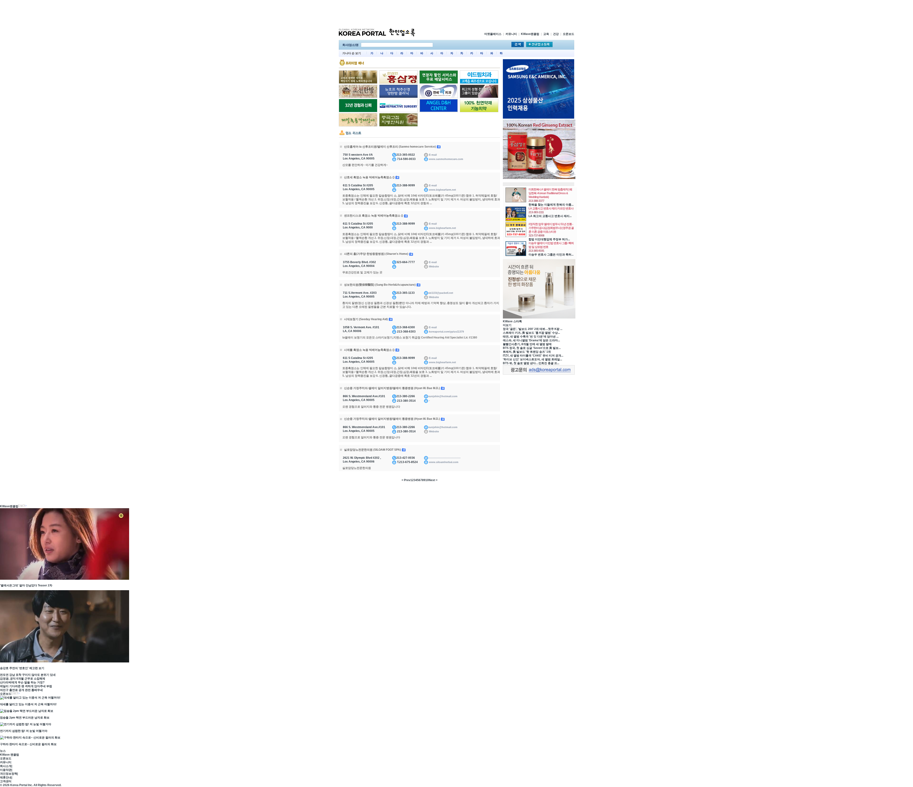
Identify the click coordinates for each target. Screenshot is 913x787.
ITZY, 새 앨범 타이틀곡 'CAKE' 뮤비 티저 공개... (533, 355)
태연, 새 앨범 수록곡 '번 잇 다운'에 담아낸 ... (530, 336)
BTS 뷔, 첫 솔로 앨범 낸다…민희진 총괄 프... (531, 363)
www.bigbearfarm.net (442, 189)
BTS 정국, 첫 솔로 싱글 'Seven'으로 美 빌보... (532, 348)
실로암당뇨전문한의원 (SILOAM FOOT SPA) (373, 449)
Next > (433, 480)
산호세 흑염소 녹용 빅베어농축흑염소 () (369, 177)
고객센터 (5, 781)
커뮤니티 (511, 34)
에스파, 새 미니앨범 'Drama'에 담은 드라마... (531, 340)
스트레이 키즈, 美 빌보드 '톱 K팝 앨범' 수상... (531, 332)
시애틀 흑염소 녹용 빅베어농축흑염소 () (369, 350)
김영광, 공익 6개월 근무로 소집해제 (22, 678)
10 (427, 480)
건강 (556, 34)
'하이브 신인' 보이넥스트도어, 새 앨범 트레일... (532, 359)
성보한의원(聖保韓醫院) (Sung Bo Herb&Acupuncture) (380, 284)
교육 (546, 34)
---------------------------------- (444, 457)
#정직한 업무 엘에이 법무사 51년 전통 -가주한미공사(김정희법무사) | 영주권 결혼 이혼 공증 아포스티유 (551, 227)
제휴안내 (5, 777)
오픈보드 (568, 34)
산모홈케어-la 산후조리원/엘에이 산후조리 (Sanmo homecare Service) (390, 146)
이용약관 (5, 770)
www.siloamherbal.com (443, 462)
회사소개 (5, 766)
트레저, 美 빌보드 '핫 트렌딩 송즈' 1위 (527, 351)
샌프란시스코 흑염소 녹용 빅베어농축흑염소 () (374, 215)
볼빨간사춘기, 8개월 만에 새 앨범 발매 (527, 344)
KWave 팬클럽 (9, 754)
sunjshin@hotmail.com (442, 396)
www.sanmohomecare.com (445, 159)
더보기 (507, 325)
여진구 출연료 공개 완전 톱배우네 (21, 690)
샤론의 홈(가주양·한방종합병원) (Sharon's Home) (376, 254)
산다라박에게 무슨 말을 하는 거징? (22, 682)
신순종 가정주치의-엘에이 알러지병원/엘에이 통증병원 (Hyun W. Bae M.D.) (392, 388)
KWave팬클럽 (530, 34)
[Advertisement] (456, 13)
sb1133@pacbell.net (440, 292)
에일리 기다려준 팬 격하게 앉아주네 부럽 (26, 686)
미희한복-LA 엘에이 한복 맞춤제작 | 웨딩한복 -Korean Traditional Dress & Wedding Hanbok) (550, 193)
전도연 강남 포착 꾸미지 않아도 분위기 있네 (28, 674)
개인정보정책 (8, 773)
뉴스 (3, 751)
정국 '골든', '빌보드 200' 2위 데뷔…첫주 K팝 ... (532, 329)
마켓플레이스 (492, 34)
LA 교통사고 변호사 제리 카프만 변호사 (551, 208)
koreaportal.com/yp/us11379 (446, 331)
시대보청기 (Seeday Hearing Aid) (366, 319)
